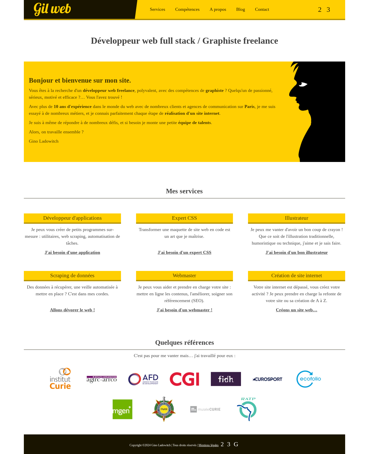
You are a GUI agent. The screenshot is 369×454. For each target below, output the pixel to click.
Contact (262, 9)
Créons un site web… (296, 309)
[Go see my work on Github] (236, 444)
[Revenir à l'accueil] (80, 9)
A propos (218, 9)
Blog (240, 9)
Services (157, 9)
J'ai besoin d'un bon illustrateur (297, 252)
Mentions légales (209, 445)
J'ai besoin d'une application (72, 252)
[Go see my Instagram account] (320, 9)
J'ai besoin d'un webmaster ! (184, 309)
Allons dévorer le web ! (72, 309)
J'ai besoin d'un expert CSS (184, 252)
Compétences (187, 9)
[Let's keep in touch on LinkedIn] (328, 9)
